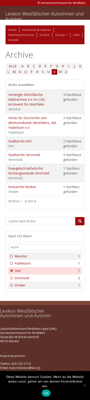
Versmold (47, 278)
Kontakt (13, 40)
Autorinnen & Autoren (36, 30)
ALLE (12, 66)
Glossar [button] (60, 35)
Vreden (47, 285)
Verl (47, 270)
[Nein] (84, 385)
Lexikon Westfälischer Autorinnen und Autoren (44, 16)
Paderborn (47, 263)
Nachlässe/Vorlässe (21, 35)
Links (76, 35)
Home (12, 30)
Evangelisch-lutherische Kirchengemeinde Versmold (28, 173)
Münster (47, 256)
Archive (44, 35)
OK (46, 393)
